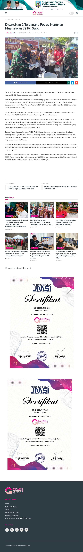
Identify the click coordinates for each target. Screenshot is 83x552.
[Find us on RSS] (26, 530)
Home (7, 19)
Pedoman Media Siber (12, 513)
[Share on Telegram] (72, 82)
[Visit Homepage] (38, 13)
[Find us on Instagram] (17, 530)
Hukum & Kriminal (15, 19)
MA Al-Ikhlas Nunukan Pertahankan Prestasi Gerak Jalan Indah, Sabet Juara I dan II (41, 222)
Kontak (7, 510)
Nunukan (43, 33)
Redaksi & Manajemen (12, 515)
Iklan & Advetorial (11, 507)
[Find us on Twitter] (12, 530)
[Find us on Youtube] (21, 530)
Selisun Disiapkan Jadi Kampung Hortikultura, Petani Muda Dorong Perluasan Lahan (16, 254)
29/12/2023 (23, 33)
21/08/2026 (9, 258)
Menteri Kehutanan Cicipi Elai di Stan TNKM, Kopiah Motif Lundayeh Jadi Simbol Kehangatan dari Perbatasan (16, 223)
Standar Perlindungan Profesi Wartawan (18, 518)
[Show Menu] (6, 13)
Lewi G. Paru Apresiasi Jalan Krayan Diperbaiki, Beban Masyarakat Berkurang (66, 222)
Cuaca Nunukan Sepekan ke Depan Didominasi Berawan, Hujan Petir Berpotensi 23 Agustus (40, 255)
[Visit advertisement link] (41, 5)
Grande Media (11, 33)
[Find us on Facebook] (7, 530)
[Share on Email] (76, 82)
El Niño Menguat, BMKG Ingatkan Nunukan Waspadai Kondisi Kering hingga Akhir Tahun (66, 255)
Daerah (9, 216)
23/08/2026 (9, 229)
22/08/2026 (34, 227)
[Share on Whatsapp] (68, 82)
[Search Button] (77, 13)
